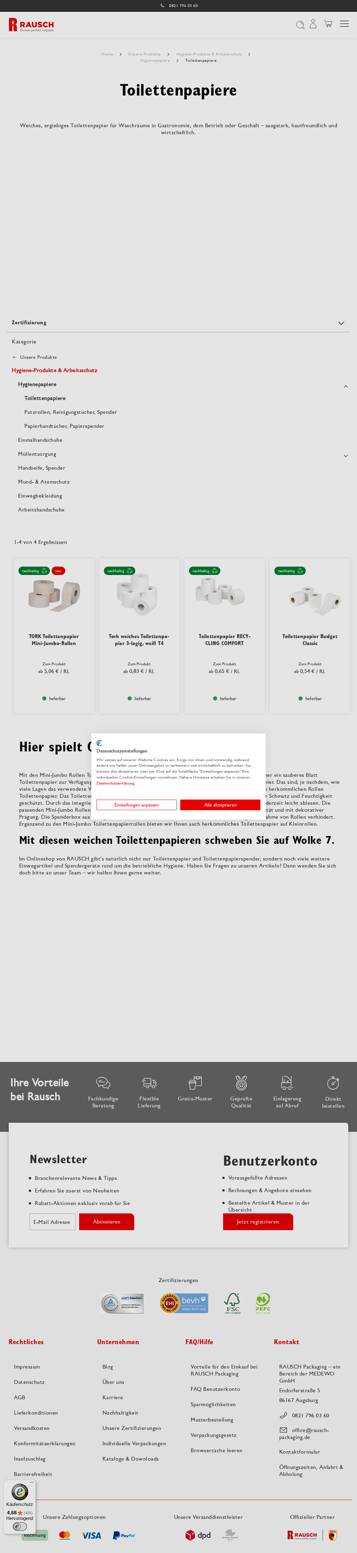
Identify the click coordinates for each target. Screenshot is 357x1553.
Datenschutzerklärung (115, 783)
